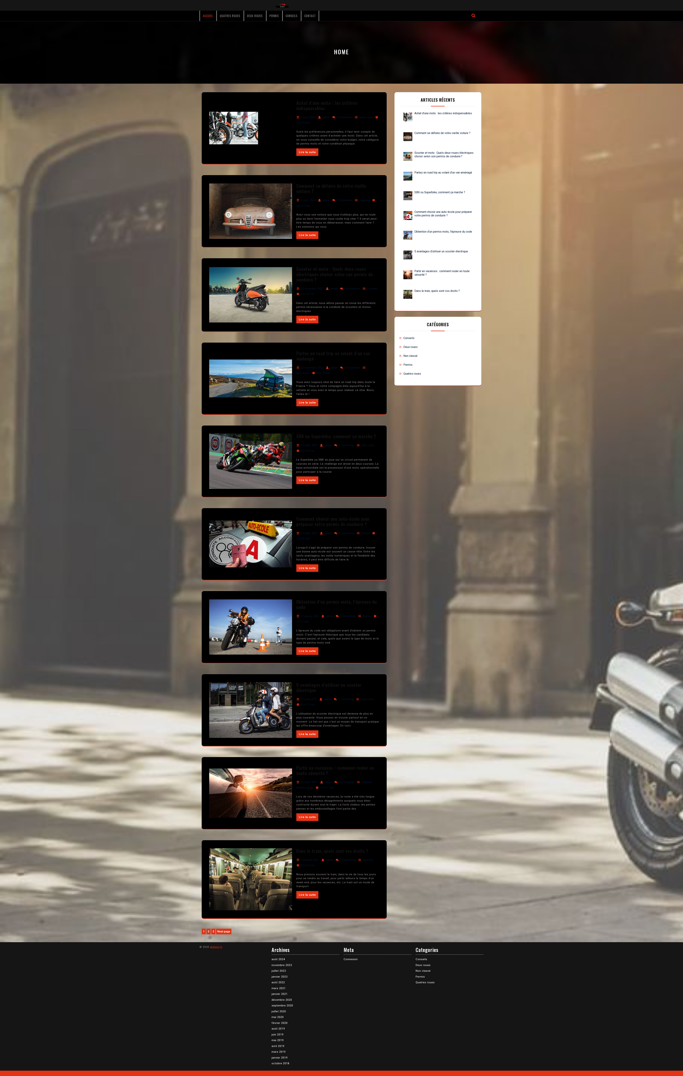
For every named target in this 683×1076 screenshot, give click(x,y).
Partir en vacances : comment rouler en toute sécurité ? (335, 770)
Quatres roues (230, 16)
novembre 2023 (282, 965)
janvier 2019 (280, 1057)
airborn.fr (216, 947)
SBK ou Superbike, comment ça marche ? (336, 436)
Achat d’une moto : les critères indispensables (327, 105)
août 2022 (278, 982)
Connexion (351, 959)
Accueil (208, 16)
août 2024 (278, 959)
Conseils (291, 16)
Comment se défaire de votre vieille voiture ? (331, 188)
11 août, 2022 (309, 699)
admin (326, 117)
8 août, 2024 (308, 200)
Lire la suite (307, 152)
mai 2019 (278, 1040)
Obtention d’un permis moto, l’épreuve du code (336, 604)
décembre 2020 (282, 999)
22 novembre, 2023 (312, 367)
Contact (310, 16)
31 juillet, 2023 (309, 445)
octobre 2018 (280, 1063)
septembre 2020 (282, 1005)
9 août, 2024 (308, 117)
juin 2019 (278, 1034)
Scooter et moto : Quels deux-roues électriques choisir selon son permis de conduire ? (334, 274)
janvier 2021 (280, 994)
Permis (274, 16)
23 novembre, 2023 (312, 288)
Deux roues (255, 16)
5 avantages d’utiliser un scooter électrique (329, 687)
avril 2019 (278, 1046)
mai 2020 (278, 1017)
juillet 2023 (279, 970)
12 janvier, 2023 (310, 616)
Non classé (302, 373)
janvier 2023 (280, 976)
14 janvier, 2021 (310, 860)
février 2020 (280, 1023)
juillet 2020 (279, 1011)
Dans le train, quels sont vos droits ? (332, 850)
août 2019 (278, 1028)
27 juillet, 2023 (309, 533)
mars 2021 (279, 988)
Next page (223, 931)
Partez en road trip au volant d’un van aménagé (333, 356)
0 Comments (344, 117)
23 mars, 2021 (309, 782)
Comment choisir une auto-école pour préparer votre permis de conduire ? (333, 521)
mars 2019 (279, 1051)
